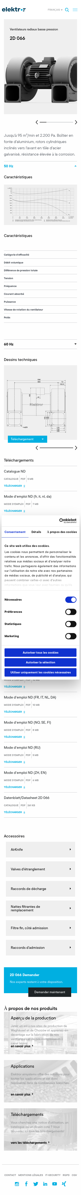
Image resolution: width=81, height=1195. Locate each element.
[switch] (70, 612)
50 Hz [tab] (8, 166)
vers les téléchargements (29, 1142)
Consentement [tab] (15, 532)
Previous (37, 122)
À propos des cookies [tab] (62, 532)
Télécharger (13, 486)
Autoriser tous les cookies (40, 652)
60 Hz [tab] (8, 344)
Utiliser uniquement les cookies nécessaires (40, 672)
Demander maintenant (49, 992)
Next (76, 122)
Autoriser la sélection (40, 662)
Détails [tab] (36, 532)
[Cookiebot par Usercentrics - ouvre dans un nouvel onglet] (59, 520)
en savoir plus (20, 1046)
